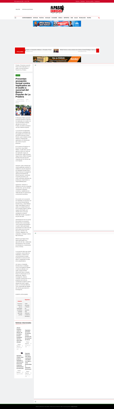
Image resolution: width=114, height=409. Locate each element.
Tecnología (82, 17)
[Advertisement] (57, 37)
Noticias (35, 17)
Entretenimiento (27, 17)
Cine (72, 17)
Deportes (66, 17)
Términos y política (90, 1)
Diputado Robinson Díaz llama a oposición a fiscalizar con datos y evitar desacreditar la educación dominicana (28, 361)
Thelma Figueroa (20, 99)
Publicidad (82, 1)
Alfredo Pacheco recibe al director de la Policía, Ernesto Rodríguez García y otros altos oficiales (69, 49)
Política (41, 17)
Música (60, 17)
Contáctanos (97, 1)
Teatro (89, 17)
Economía (54, 17)
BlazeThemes (74, 406)
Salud (76, 17)
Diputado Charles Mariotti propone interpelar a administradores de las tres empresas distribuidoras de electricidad (21, 362)
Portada (17, 65)
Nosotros (77, 1)
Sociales (47, 17)
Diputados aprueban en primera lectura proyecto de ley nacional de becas (28, 335)
